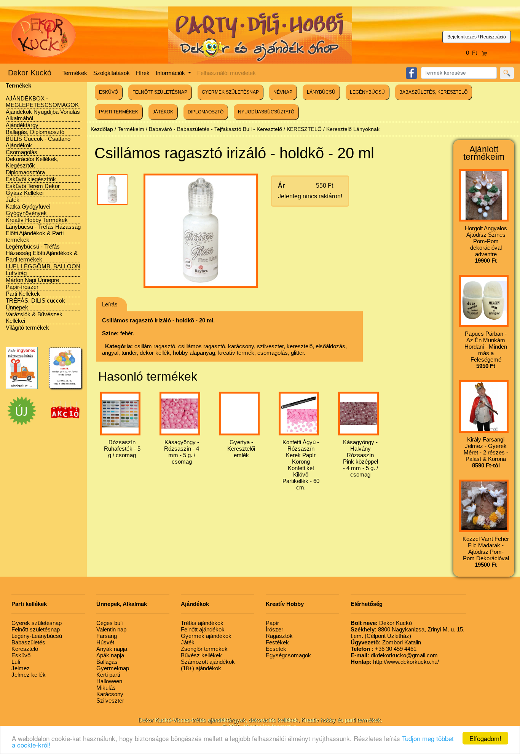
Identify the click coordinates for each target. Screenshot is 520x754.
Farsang (106, 636)
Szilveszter (110, 700)
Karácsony (109, 694)
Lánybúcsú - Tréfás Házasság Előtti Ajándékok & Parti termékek (43, 233)
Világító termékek (27, 327)
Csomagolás (21, 152)
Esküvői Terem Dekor (33, 186)
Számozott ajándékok (208, 661)
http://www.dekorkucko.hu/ (395, 661)
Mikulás (106, 687)
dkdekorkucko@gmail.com (394, 655)
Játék (12, 199)
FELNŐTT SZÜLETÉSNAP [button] (159, 92)
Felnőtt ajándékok (203, 629)
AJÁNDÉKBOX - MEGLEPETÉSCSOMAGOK (42, 101)
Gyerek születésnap (36, 623)
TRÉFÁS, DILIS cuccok (35, 300)
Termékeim (131, 129)
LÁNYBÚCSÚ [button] (321, 92)
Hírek (143, 73)
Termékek (74, 73)
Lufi (15, 661)
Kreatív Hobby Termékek (37, 220)
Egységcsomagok (288, 655)
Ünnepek (17, 307)
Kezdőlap (102, 129)
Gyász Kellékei (24, 193)
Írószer (274, 629)
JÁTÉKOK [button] (163, 112)
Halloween (109, 681)
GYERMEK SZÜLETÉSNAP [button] (230, 92)
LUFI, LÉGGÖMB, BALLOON (43, 266)
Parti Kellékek (23, 293)
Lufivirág (16, 273)
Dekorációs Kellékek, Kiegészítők (32, 162)
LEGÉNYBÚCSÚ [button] (367, 92)
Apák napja (110, 655)
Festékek (277, 642)
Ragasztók (279, 636)
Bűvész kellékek (201, 655)
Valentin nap (111, 629)
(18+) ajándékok (201, 668)
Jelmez (20, 668)
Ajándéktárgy (22, 125)
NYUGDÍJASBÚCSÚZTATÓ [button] (266, 112)
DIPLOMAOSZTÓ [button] (205, 112)
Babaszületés (28, 642)
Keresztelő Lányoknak (353, 129)
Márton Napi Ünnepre (32, 280)
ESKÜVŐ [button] (108, 92)
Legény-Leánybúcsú (36, 636)
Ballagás (107, 661)
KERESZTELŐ (304, 129)
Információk (171, 73)
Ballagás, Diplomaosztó (35, 132)
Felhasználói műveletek (226, 73)
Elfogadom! (485, 738)
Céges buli (109, 623)
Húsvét (105, 642)
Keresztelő (24, 649)
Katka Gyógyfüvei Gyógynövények (28, 209)
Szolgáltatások (111, 73)
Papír (272, 623)
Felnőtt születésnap (35, 629)
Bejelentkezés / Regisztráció (476, 37)
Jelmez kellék (28, 674)
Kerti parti (108, 674)
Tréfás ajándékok (202, 623)
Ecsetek (276, 649)
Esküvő (20, 655)
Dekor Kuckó (29, 73)
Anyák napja (111, 649)
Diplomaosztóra (25, 172)
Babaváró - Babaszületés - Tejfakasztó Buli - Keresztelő (215, 129)
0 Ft (474, 52)
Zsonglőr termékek (204, 649)
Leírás (110, 304)
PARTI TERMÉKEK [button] (118, 112)
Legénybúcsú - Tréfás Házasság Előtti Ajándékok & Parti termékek (42, 253)
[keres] (507, 73)
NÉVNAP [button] (282, 92)
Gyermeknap (112, 668)
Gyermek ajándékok (206, 636)
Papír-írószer (22, 287)
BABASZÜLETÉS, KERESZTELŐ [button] (433, 92)
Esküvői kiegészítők (31, 179)
